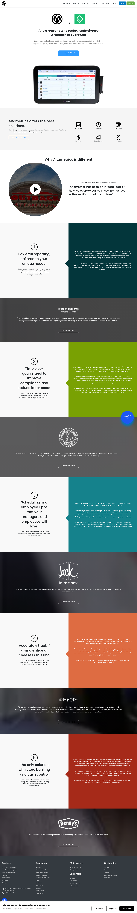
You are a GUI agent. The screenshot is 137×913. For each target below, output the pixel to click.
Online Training (75, 883)
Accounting (6, 878)
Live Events (73, 881)
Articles (38, 867)
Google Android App (76, 870)
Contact (107, 867)
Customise (99, 908)
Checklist (5, 880)
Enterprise (5, 883)
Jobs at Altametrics (110, 875)
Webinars (39, 883)
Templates (39, 885)
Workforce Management (10, 870)
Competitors (40, 891)
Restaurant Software (9, 867)
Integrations (74, 886)
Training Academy (42, 872)
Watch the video (68, 331)
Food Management (8, 872)
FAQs (37, 880)
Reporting (5, 875)
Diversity (106, 872)
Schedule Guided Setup (68, 53)
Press (105, 870)
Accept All (127, 908)
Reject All (113, 908)
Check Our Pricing (19, 137)
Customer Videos (42, 875)
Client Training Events (43, 878)
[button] (4, 901)
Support (38, 888)
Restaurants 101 (41, 870)
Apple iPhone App (75, 867)
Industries (39, 893)
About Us (107, 878)
